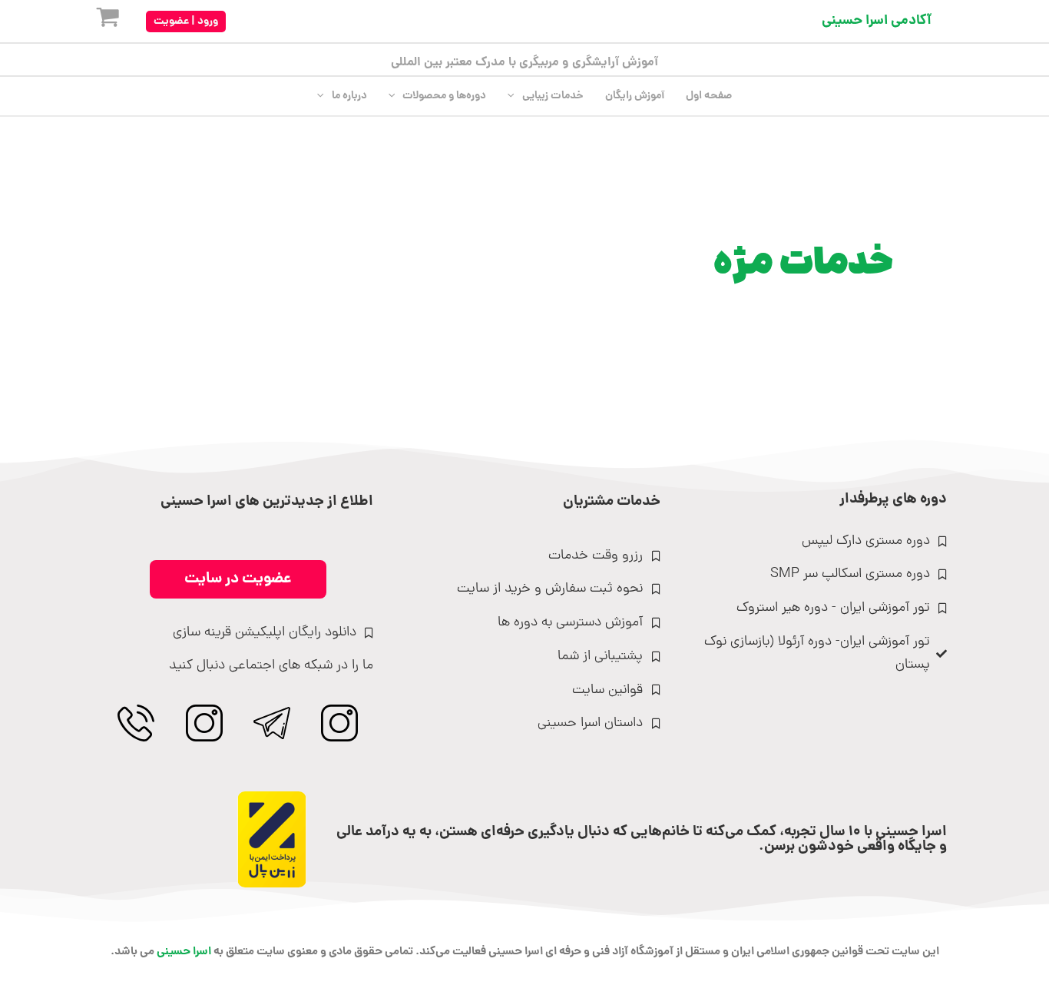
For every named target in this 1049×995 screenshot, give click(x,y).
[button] (186, 21)
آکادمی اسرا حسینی (877, 21)
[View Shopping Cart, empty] (95, 21)
